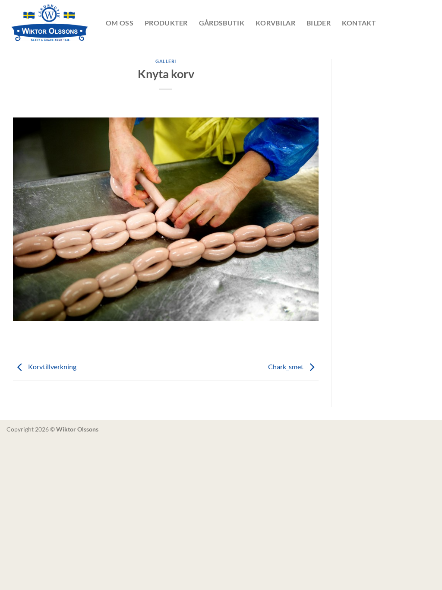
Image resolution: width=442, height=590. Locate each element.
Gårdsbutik (221, 23)
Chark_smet (286, 366)
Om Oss (119, 23)
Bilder (318, 23)
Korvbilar (275, 23)
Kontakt (359, 23)
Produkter (166, 23)
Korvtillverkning (51, 366)
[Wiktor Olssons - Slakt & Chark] (49, 23)
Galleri (165, 61)
